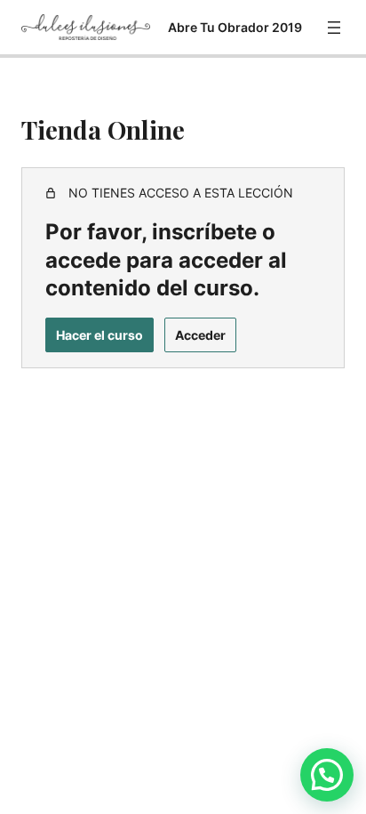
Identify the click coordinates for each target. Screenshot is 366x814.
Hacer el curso (99, 335)
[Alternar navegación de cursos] (334, 27)
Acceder (200, 335)
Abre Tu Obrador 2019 (235, 27)
